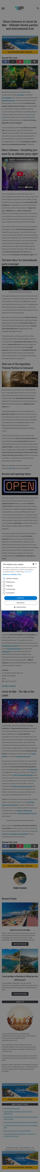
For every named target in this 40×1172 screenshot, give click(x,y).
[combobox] (33, 564)
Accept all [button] (20, 598)
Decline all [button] (21, 603)
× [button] (36, 564)
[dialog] (20, 586)
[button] (20, 574)
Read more (28, 572)
